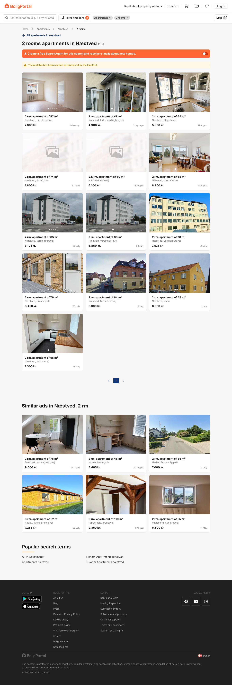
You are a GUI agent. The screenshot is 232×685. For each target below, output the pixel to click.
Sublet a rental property (113, 614)
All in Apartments (33, 556)
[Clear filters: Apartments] (110, 18)
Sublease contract (110, 608)
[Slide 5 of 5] (56, 109)
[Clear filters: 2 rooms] (127, 18)
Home (25, 28)
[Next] (123, 380)
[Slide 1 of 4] (49, 229)
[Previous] (108, 380)
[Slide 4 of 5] (54, 109)
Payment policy (61, 624)
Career (57, 636)
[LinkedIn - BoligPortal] (196, 601)
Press (56, 608)
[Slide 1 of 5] (48, 109)
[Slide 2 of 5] (50, 109)
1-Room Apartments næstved (104, 556)
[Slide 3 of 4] (53, 229)
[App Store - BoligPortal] (31, 606)
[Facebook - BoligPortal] (186, 601)
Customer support (110, 619)
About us (58, 597)
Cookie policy (60, 619)
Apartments (43, 28)
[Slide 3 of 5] (52, 109)
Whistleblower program (66, 630)
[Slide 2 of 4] (51, 229)
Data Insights (60, 646)
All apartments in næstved (43, 35)
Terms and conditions (112, 624)
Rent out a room (109, 597)
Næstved (63, 28)
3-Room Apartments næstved (105, 562)
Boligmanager (61, 641)
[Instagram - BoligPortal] (206, 601)
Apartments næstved (35, 562)
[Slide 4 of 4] (55, 229)
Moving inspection (110, 603)
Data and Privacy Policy (66, 614)
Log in (221, 6)
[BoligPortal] (18, 6)
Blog (55, 603)
